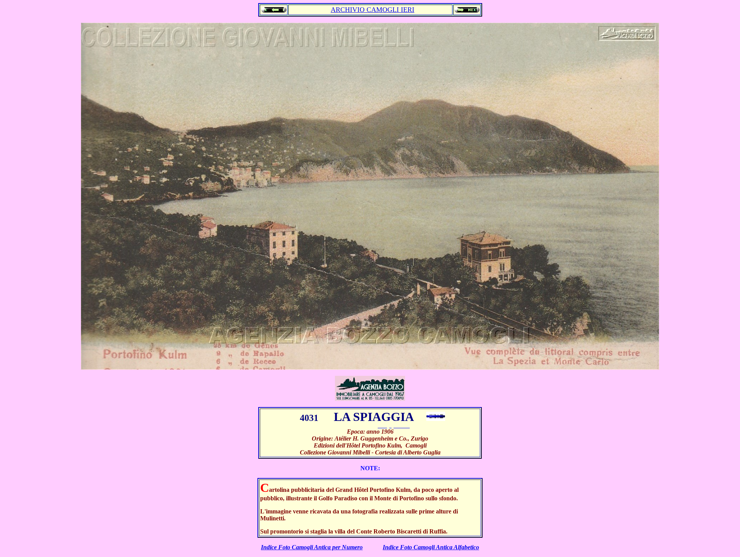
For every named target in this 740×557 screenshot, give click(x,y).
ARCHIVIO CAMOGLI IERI (372, 9)
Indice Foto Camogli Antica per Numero (312, 547)
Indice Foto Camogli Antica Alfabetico (431, 547)
